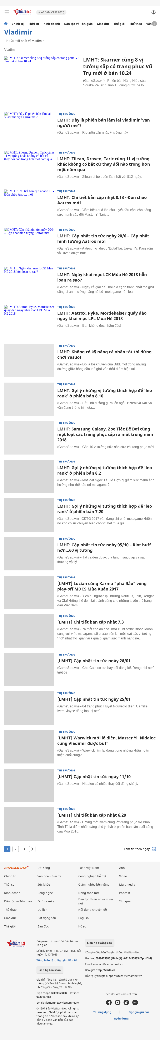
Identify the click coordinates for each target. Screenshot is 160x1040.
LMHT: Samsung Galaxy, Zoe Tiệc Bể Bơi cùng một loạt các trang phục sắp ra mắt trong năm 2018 (105, 434)
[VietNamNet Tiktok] (126, 1004)
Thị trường (66, 114)
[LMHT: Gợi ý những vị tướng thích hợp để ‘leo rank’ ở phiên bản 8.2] (29, 476)
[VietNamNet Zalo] (135, 1004)
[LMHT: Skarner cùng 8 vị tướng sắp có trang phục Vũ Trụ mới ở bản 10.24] (42, 81)
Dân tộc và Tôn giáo (78, 23)
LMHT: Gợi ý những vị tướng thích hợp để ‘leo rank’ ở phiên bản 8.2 (104, 470)
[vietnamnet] (22, 15)
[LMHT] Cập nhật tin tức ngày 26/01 (94, 660)
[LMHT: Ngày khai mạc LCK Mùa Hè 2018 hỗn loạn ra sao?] (29, 283)
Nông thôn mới (89, 893)
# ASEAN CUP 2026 (51, 12)
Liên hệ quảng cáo (99, 943)
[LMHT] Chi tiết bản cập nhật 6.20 (91, 815)
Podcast (124, 893)
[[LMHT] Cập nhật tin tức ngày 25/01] (29, 708)
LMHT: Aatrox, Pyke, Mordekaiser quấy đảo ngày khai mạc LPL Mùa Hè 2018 (101, 315)
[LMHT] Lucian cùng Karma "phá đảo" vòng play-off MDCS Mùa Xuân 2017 (102, 586)
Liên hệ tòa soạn (50, 970)
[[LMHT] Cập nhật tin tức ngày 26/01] (29, 669)
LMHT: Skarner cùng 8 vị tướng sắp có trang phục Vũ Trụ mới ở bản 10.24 (117, 66)
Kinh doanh (52, 23)
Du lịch (42, 910)
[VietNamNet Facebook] (109, 1004)
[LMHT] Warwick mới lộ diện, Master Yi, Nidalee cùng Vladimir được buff (106, 740)
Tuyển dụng (120, 1018)
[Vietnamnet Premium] (16, 869)
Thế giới (119, 23)
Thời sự (33, 23)
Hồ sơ (82, 926)
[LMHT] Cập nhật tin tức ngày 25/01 (94, 699)
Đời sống (44, 868)
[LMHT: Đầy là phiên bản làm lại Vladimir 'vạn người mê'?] (29, 129)
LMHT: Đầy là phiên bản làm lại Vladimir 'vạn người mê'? (103, 122)
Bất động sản (47, 918)
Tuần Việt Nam (88, 868)
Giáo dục (103, 23)
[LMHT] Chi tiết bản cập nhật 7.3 (90, 622)
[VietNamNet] (6, 24)
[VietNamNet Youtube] (117, 1004)
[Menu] (6, 12)
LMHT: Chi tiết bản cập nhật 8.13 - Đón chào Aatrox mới (102, 200)
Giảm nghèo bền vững (94, 884)
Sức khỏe (44, 884)
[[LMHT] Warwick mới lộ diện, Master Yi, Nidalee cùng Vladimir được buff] (29, 746)
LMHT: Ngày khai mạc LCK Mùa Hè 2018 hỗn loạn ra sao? (102, 277)
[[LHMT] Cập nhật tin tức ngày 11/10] (29, 785)
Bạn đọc (43, 926)
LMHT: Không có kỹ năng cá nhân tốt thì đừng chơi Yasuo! (104, 354)
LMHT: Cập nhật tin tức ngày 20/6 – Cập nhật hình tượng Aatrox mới (103, 238)
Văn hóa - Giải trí (49, 876)
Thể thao (135, 23)
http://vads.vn (105, 970)
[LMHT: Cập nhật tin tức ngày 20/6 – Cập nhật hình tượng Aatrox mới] (29, 244)
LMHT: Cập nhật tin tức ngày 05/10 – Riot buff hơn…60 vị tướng (104, 547)
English (83, 918)
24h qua (125, 901)
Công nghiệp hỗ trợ (92, 876)
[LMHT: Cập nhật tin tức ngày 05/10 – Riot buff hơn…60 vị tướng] (29, 553)
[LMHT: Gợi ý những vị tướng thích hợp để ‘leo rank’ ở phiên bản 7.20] (29, 515)
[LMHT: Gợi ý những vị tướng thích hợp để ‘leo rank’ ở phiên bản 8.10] (29, 399)
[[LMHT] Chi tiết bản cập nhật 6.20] (29, 824)
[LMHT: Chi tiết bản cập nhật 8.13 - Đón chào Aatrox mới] (29, 206)
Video (123, 876)
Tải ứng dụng (102, 1012)
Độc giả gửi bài (139, 1012)
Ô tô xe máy (46, 901)
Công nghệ (45, 893)
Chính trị (18, 23)
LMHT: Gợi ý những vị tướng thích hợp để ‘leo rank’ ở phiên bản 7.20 (104, 508)
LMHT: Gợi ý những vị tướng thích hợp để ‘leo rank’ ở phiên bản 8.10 (104, 393)
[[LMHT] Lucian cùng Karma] (29, 592)
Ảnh (122, 868)
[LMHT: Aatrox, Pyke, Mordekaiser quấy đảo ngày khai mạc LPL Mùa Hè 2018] (29, 322)
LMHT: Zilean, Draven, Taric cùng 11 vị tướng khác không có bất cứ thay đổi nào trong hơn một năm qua (103, 164)
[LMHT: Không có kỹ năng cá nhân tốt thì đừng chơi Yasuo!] (29, 360)
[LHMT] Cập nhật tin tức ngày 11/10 (94, 776)
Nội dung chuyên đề (92, 910)
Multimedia (127, 884)
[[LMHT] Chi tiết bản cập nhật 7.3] (29, 631)
